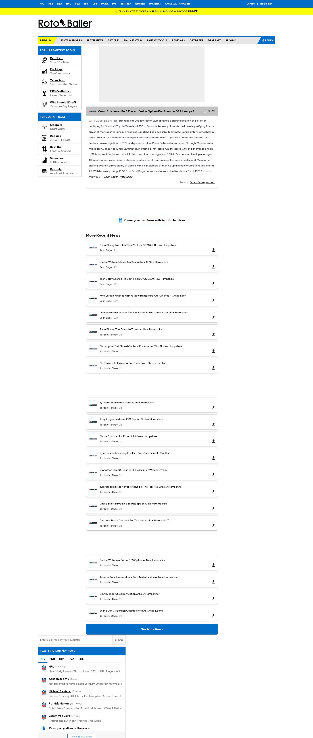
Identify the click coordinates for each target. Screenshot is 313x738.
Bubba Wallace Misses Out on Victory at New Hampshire (134, 262)
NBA (59, 3)
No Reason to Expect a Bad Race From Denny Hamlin (132, 363)
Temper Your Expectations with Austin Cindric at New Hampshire (139, 577)
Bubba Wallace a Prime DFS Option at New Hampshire (133, 560)
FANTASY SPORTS (71, 40)
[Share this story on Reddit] (213, 111)
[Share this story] (205, 111)
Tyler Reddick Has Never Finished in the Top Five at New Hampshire (141, 486)
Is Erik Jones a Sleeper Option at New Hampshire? (130, 593)
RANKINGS (178, 40)
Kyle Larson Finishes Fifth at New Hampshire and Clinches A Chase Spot (143, 295)
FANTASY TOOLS (157, 40)
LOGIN (251, 3)
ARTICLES (114, 40)
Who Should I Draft (63, 102)
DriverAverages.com (202, 182)
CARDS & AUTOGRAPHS (177, 3)
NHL (68, 3)
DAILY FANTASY (133, 40)
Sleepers (56, 124)
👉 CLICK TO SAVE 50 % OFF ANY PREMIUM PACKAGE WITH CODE (156, 11)
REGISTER (266, 3)
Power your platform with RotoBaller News (154, 220)
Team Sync (57, 80)
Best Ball (56, 147)
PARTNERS (155, 3)
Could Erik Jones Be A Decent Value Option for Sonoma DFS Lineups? (146, 111)
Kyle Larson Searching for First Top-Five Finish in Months (134, 453)
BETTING (126, 3)
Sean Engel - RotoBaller (118, 176)
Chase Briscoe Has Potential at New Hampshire (128, 436)
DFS (114, 3)
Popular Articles (53, 116)
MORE (104, 3)
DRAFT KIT (214, 40)
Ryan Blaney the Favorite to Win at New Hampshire (131, 329)
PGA (77, 3)
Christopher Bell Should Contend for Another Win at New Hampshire (141, 346)
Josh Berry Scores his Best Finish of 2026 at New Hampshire (137, 278)
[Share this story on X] (209, 111)
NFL (42, 3)
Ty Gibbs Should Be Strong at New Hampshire (127, 402)
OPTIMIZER (196, 40)
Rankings (56, 69)
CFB (95, 3)
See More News (152, 629)
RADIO (269, 40)
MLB (50, 3)
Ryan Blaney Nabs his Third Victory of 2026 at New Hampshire (138, 245)
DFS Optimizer (60, 91)
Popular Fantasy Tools (57, 50)
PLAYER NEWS (95, 40)
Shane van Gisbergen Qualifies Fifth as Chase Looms (132, 610)
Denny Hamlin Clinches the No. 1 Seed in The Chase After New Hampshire (144, 312)
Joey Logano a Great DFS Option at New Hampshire (131, 419)
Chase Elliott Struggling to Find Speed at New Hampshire (134, 503)
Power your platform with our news (70, 727)
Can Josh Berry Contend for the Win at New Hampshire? (134, 520)
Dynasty (56, 169)
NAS (86, 3)
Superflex (57, 158)
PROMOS (231, 40)
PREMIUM (45, 40)
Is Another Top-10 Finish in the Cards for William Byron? (133, 470)
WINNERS (140, 3)
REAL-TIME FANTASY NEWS (57, 650)
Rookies (55, 135)
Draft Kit (56, 58)
